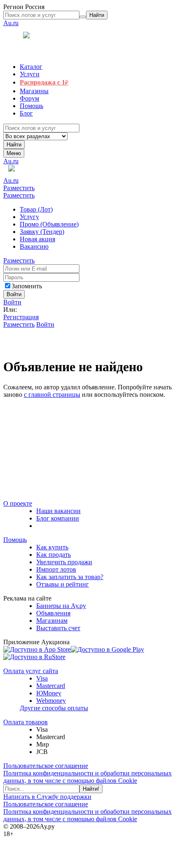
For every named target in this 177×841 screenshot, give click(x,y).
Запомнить (27, 286)
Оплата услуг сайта (30, 670)
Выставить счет (58, 627)
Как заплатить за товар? (69, 576)
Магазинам (52, 620)
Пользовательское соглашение (45, 765)
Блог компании (57, 518)
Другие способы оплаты (54, 707)
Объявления (53, 613)
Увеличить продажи (64, 561)
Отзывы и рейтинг (62, 584)
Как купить (52, 547)
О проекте (17, 503)
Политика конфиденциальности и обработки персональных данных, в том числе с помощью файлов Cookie (87, 777)
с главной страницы (52, 394)
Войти (12, 302)
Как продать (53, 554)
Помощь (15, 539)
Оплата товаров (25, 722)
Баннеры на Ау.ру (61, 605)
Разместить (19, 187)
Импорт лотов (56, 569)
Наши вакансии (58, 510)
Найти (14, 144)
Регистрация (21, 316)
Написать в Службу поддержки (47, 796)
